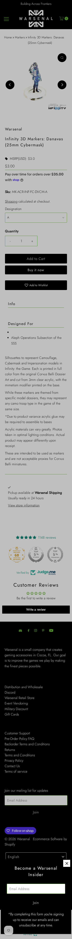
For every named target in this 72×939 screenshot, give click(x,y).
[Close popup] (66, 863)
